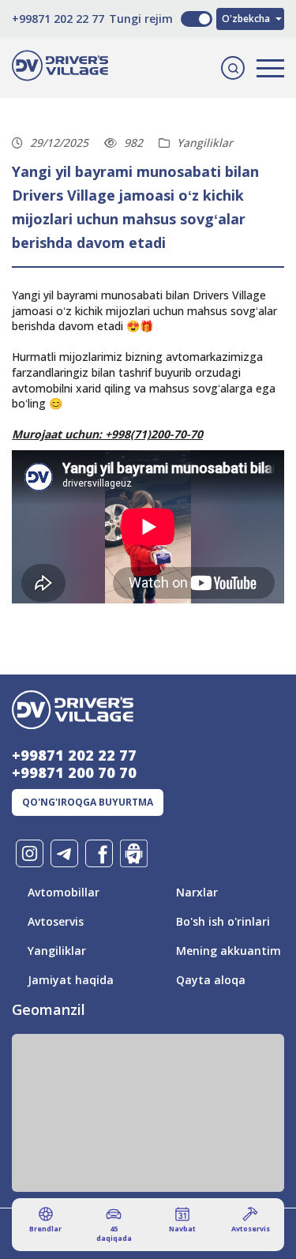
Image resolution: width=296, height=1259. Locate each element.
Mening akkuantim (228, 950)
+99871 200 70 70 (74, 772)
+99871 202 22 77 (58, 18)
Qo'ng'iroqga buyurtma (87, 802)
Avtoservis (56, 921)
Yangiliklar (57, 950)
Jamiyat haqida (71, 979)
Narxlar (197, 892)
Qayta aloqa (210, 979)
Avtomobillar (63, 892)
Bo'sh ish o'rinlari (223, 921)
